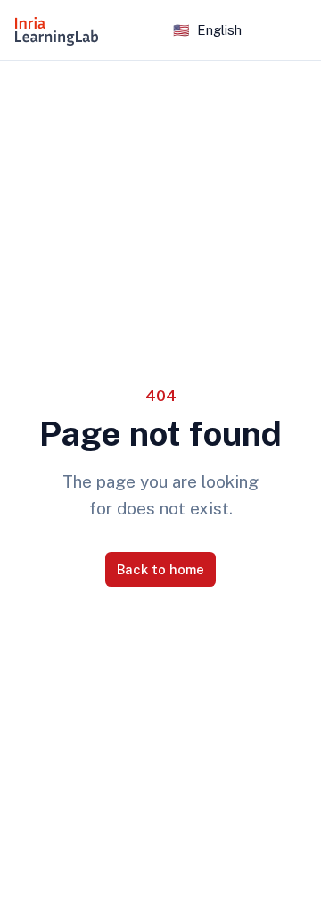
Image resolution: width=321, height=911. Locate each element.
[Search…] (142, 30)
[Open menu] (296, 30)
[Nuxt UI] (56, 30)
